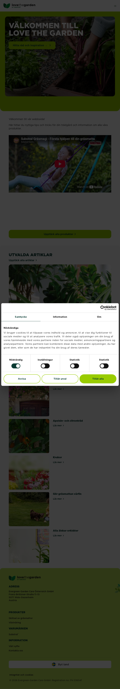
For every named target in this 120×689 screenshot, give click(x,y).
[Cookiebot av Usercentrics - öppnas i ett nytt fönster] (102, 308)
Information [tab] (60, 316)
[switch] (45, 365)
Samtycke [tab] (21, 316)
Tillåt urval (60, 378)
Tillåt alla (98, 378)
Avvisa (22, 378)
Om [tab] (99, 316)
